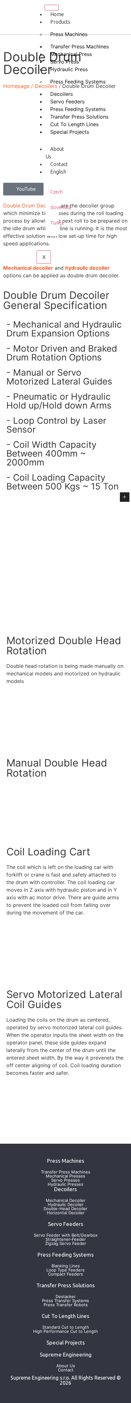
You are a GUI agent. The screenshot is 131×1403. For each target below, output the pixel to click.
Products (60, 22)
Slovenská (60, 207)
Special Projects (69, 132)
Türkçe (57, 222)
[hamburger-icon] (52, 7)
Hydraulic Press (69, 69)
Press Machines (68, 34)
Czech (56, 191)
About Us (54, 152)
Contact (59, 164)
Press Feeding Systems (78, 81)
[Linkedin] (85, 8)
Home (57, 14)
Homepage (16, 86)
